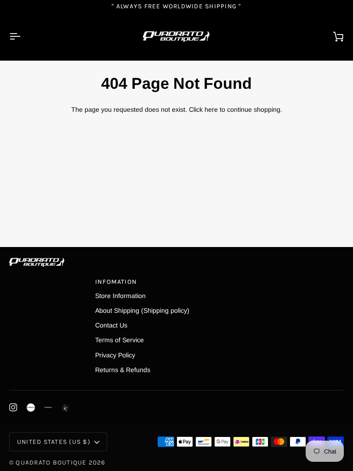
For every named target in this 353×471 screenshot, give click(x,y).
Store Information (120, 295)
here (211, 109)
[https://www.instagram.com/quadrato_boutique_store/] (48, 407)
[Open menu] (23, 36)
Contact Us (111, 325)
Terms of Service (119, 340)
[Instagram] (13, 407)
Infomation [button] (116, 281)
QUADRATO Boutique (51, 462)
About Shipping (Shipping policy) (142, 310)
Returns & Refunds (122, 369)
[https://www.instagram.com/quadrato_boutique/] (31, 407)
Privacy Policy (115, 355)
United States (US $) (54, 441)
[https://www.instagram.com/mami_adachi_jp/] (66, 407)
